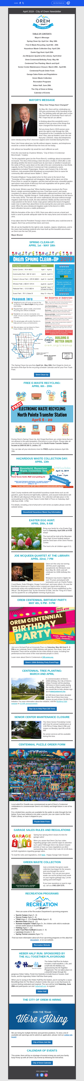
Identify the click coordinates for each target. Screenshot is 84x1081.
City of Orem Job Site (42, 1042)
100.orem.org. (48, 657)
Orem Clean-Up (42, 375)
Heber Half (42, 991)
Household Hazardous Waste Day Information (42, 512)
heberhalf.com (40, 986)
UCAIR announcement (28, 703)
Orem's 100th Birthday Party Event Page (42, 662)
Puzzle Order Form (42, 822)
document (34, 940)
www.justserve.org (57, 691)
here (43, 855)
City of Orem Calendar (42, 1063)
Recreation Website (42, 945)
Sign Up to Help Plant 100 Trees (42, 709)
